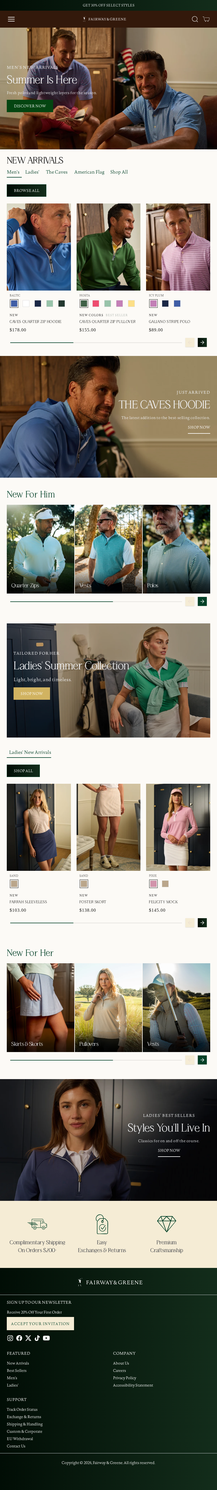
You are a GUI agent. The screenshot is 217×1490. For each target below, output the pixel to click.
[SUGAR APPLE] (49, 303)
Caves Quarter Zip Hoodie (35, 322)
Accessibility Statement (133, 1385)
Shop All (119, 172)
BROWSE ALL (26, 190)
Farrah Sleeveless (28, 902)
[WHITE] (26, 303)
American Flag (89, 172)
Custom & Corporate (24, 1431)
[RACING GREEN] (61, 303)
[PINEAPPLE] (131, 303)
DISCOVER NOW (30, 106)
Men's (13, 172)
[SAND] (14, 883)
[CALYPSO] (95, 303)
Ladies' (32, 172)
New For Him (31, 494)
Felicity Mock (163, 902)
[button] (206, 19)
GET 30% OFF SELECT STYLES (108, 5)
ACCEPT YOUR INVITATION (40, 1323)
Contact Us (16, 1446)
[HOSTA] (84, 303)
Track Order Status (22, 1409)
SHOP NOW (199, 427)
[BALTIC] (14, 303)
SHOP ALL (23, 770)
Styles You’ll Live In (169, 1128)
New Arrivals (18, 1363)
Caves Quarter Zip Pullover (107, 322)
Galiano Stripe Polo (169, 322)
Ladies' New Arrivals (30, 752)
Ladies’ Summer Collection (71, 666)
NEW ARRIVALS (35, 160)
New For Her (30, 953)
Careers (119, 1370)
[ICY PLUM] (119, 303)
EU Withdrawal (20, 1438)
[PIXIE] (153, 883)
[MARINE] (37, 303)
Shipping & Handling (25, 1424)
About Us (121, 1363)
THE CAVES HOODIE (164, 405)
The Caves (57, 172)
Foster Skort (93, 902)
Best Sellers (17, 1370)
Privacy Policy (124, 1377)
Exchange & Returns (24, 1416)
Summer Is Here (42, 80)
